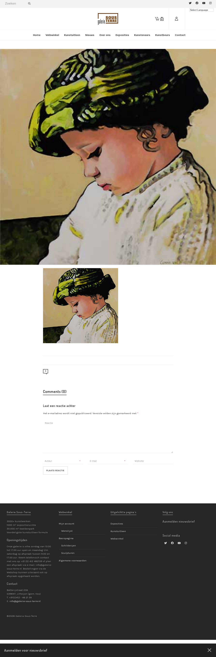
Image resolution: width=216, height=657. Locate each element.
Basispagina (66, 538)
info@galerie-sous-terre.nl (25, 601)
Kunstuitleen (118, 531)
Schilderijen (68, 545)
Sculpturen (67, 552)
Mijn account (66, 523)
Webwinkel (117, 538)
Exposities (117, 523)
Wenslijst (67, 530)
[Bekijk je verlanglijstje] (162, 19)
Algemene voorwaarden (72, 560)
